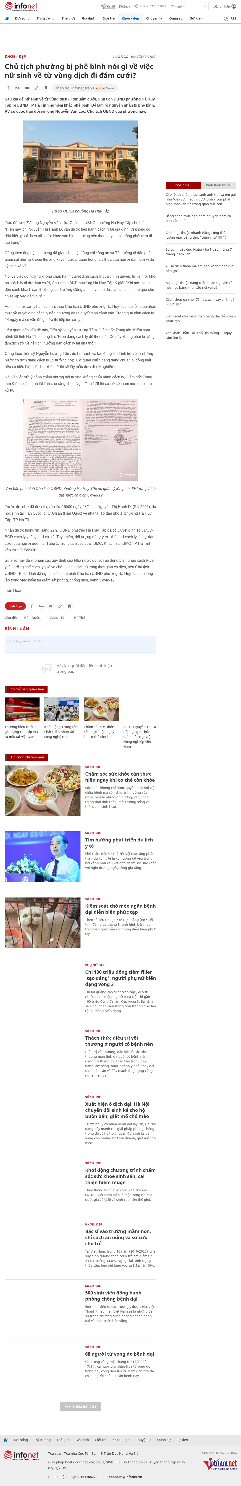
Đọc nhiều (183, 185)
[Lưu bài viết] (45, 88)
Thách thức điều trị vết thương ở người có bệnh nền (119, 1041)
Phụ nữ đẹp (94, 965)
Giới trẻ (108, 18)
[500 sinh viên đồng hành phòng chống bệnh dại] (42, 1309)
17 (224, 237)
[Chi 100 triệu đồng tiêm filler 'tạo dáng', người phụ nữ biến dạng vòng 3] (42, 989)
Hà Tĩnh (80, 617)
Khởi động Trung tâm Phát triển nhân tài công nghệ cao (61, 732)
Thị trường (46, 18)
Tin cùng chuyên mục (28, 757)
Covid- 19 (57, 617)
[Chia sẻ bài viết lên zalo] (17, 88)
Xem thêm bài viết (80, 1406)
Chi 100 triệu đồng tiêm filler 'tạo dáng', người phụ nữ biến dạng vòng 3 (120, 978)
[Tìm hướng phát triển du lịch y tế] (42, 856)
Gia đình (88, 18)
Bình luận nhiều (218, 185)
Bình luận (15, 606)
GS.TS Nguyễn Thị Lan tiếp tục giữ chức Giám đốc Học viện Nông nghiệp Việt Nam (140, 737)
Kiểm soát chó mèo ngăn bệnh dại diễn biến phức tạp (120, 909)
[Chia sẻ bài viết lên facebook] (8, 88)
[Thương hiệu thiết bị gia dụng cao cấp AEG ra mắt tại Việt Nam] (22, 709)
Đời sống (22, 18)
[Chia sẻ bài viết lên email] (27, 88)
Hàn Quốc (32, 617)
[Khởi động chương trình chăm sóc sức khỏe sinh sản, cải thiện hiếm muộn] (42, 1187)
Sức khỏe (93, 767)
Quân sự (176, 18)
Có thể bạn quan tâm (27, 689)
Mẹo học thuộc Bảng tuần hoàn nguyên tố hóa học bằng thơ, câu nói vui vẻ (199, 285)
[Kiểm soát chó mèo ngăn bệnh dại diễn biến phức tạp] (42, 922)
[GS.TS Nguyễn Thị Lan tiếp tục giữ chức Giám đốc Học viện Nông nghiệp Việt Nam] (140, 709)
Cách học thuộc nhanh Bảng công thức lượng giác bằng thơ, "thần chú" (196, 235)
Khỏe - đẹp (130, 18)
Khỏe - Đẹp (15, 56)
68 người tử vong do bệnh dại (119, 1354)
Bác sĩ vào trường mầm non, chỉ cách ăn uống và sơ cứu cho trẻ (118, 1237)
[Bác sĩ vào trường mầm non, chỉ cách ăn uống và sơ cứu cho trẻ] (42, 1248)
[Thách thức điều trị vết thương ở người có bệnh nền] (42, 1054)
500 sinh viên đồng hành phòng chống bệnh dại (113, 1296)
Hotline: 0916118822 (152, 6)
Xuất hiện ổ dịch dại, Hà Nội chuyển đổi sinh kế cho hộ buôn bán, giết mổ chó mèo (117, 1110)
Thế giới (68, 18)
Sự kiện (196, 18)
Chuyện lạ (154, 18)
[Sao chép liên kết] (36, 88)
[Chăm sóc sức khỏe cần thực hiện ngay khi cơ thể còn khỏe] (101, 709)
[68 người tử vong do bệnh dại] (42, 1371)
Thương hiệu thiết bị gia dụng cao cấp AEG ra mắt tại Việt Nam (22, 732)
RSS (233, 18)
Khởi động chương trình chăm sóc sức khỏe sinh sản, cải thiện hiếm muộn (120, 1176)
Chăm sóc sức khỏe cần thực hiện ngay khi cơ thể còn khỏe (99, 732)
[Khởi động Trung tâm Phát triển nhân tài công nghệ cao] (61, 709)
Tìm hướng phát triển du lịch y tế (119, 843)
